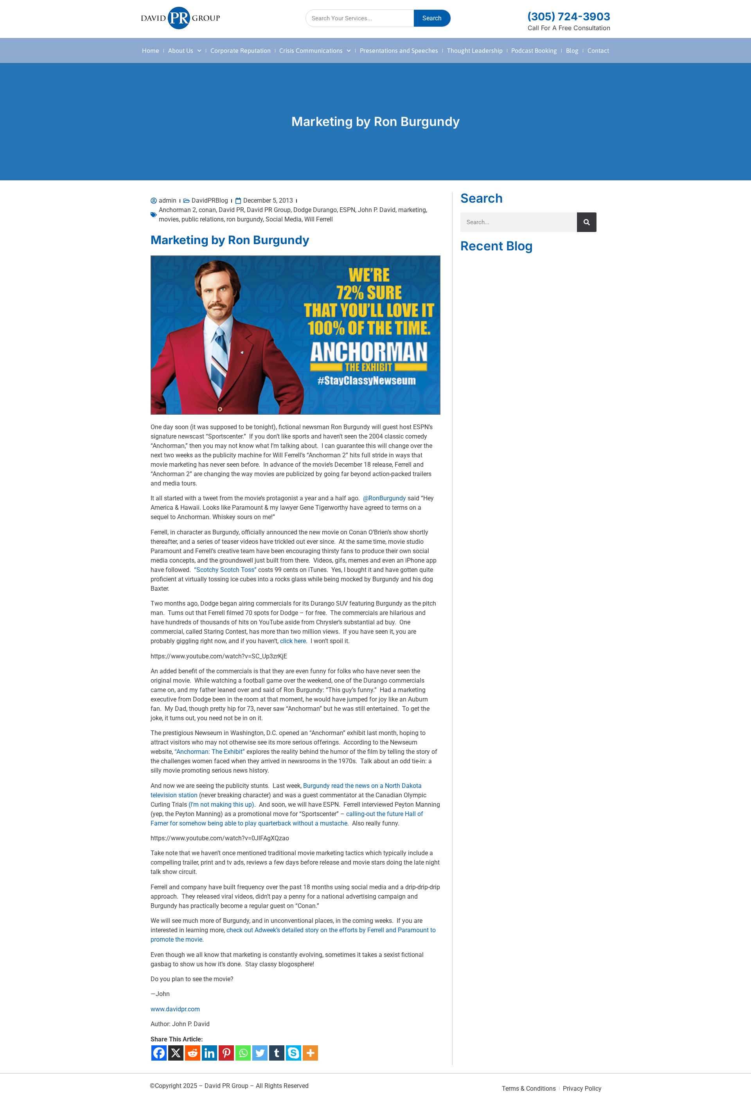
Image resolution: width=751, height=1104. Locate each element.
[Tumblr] (276, 1053)
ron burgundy (244, 219)
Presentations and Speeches (399, 50)
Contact (598, 50)
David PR (231, 210)
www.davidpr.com (175, 1009)
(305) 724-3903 (568, 16)
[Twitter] (260, 1053)
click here (293, 641)
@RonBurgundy (384, 498)
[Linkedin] (209, 1053)
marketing (412, 210)
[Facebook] (159, 1053)
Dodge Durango (315, 210)
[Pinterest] (226, 1053)
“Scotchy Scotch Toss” (225, 570)
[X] (175, 1053)
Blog (572, 50)
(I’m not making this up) (221, 804)
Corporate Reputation (240, 50)
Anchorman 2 (177, 210)
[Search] (586, 222)
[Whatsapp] (243, 1053)
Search (432, 18)
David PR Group (269, 210)
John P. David (376, 210)
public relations (202, 219)
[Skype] (293, 1053)
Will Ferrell (318, 219)
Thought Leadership (475, 50)
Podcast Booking (534, 50)
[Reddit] (192, 1053)
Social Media (284, 219)
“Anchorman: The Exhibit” (209, 751)
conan (207, 210)
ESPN (347, 210)
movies (169, 219)
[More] (310, 1053)
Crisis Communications (311, 50)
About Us (180, 50)
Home (150, 50)
